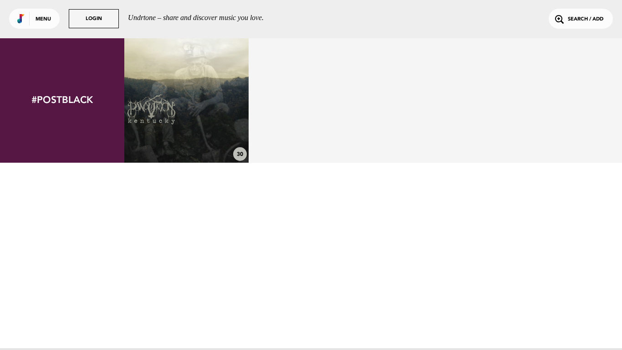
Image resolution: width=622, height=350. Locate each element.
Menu (43, 19)
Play (186, 100)
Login (94, 18)
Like (160, 100)
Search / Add (585, 19)
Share (212, 100)
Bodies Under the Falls (187, 137)
